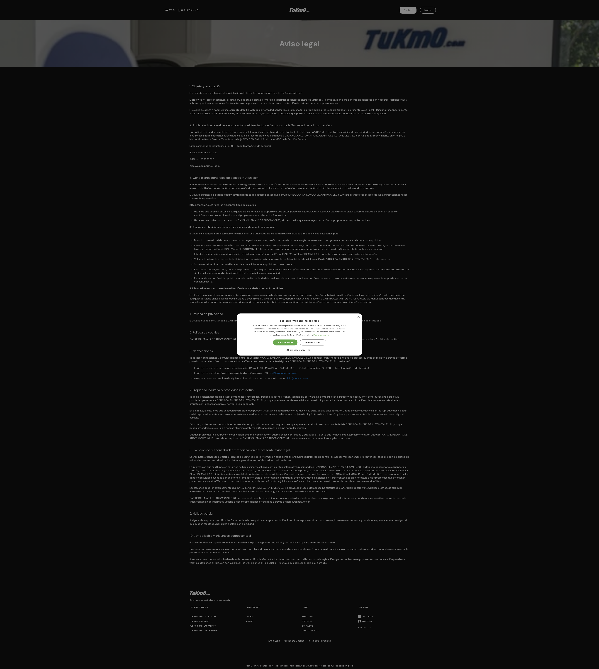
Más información (321, 334)
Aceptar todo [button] (285, 342)
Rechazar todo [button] (312, 342)
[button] (299, 350)
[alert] (299, 334)
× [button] (358, 317)
